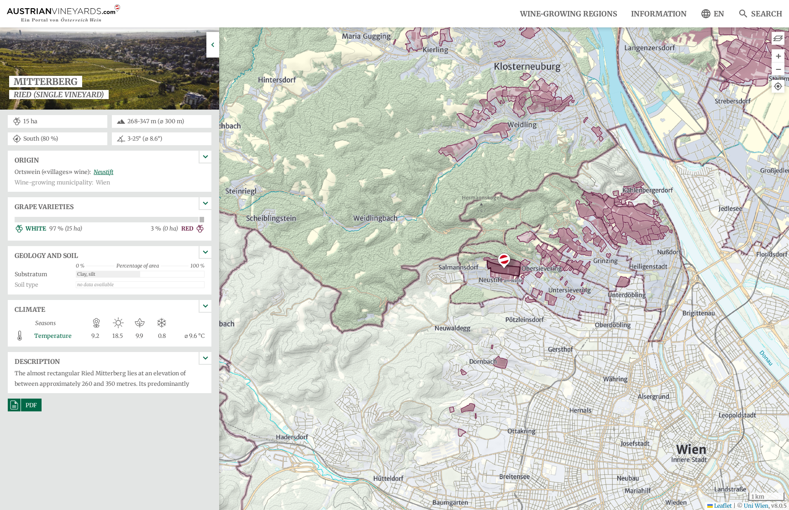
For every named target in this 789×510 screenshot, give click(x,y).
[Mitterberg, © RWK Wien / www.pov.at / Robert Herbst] (109, 108)
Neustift (103, 171)
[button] (504, 261)
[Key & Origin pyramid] (778, 38)
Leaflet (722, 505)
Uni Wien (756, 505)
